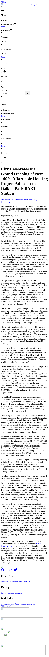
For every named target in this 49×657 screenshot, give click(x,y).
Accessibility (9, 606)
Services (4, 582)
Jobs (3, 27)
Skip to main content (9, 2)
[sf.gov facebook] (2, 570)
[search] (27, 93)
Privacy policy (7, 593)
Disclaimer (17, 593)
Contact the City (8, 604)
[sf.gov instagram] (5, 570)
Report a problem (22, 604)
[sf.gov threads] (8, 570)
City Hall (26, 582)
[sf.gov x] (12, 570)
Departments (13, 582)
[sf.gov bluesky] (15, 570)
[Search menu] (24, 86)
